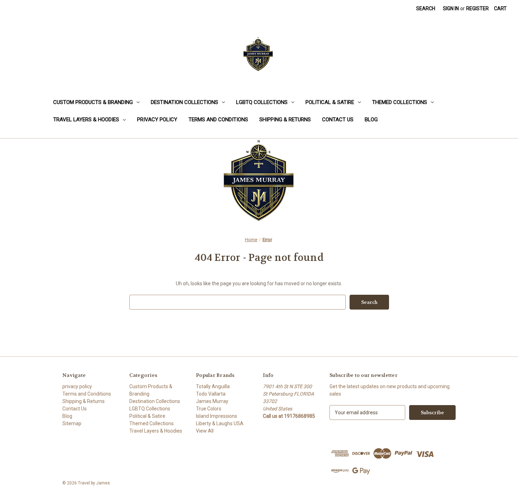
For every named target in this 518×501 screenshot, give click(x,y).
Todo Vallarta (211, 394)
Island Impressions (216, 416)
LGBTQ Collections (262, 102)
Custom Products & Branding (93, 102)
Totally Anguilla (213, 386)
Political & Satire (330, 102)
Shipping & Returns (285, 119)
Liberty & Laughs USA (219, 423)
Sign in (451, 8)
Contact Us (337, 119)
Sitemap (71, 423)
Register (477, 8)
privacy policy (157, 119)
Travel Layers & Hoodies (86, 119)
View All (205, 431)
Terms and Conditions (218, 119)
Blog (371, 119)
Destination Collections (184, 102)
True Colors (208, 408)
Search (425, 8)
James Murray (212, 401)
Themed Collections (399, 102)
